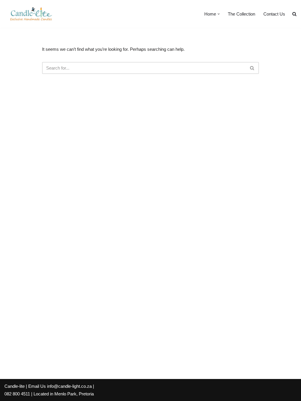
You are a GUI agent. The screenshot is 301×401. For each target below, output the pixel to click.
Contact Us (274, 13)
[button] (219, 14)
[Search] (252, 68)
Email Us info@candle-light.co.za (60, 386)
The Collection (241, 13)
